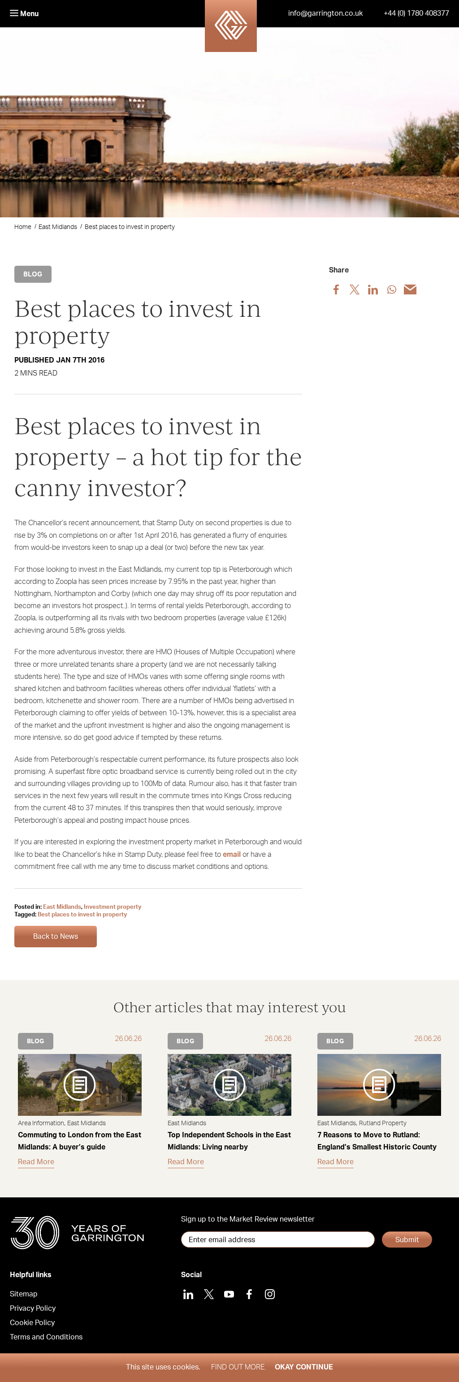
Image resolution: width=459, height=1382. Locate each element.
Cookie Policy (32, 1322)
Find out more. (238, 1367)
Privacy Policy (33, 1308)
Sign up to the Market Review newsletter (248, 1219)
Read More (36, 1162)
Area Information (41, 1123)
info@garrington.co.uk (325, 13)
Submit (407, 1240)
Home (22, 227)
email (232, 854)
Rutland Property (383, 1123)
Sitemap (24, 1294)
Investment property (112, 907)
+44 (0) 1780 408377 (416, 13)
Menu (28, 13)
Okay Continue (304, 1367)
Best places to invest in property (82, 915)
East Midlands (58, 227)
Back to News (55, 936)
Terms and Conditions (46, 1337)
